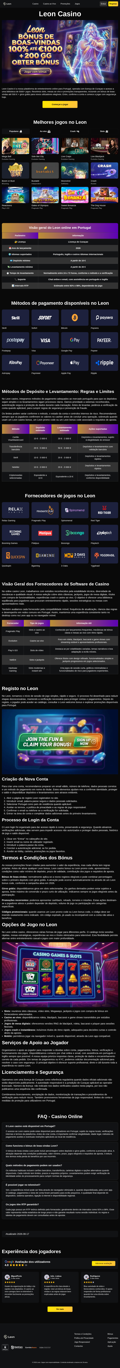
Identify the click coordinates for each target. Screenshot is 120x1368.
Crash (73, 131)
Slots (102, 131)
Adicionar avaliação (103, 1263)
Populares (14, 131)
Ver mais (60, 1309)
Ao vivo (43, 131)
